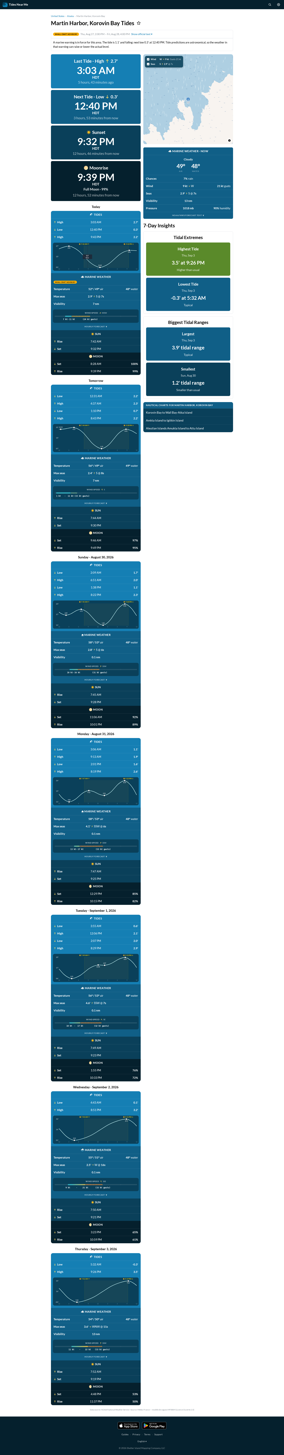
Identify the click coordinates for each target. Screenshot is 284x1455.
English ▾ (142, 1441)
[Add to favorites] (139, 23)
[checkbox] (164, 59)
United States (57, 16)
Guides (125, 1434)
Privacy (136, 1434)
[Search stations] (269, 4)
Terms (147, 1434)
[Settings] (278, 4)
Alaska (70, 16)
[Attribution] (229, 140)
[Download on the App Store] (128, 1425)
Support (158, 1434)
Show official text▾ (141, 34)
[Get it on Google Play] (154, 1425)
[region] (188, 99)
